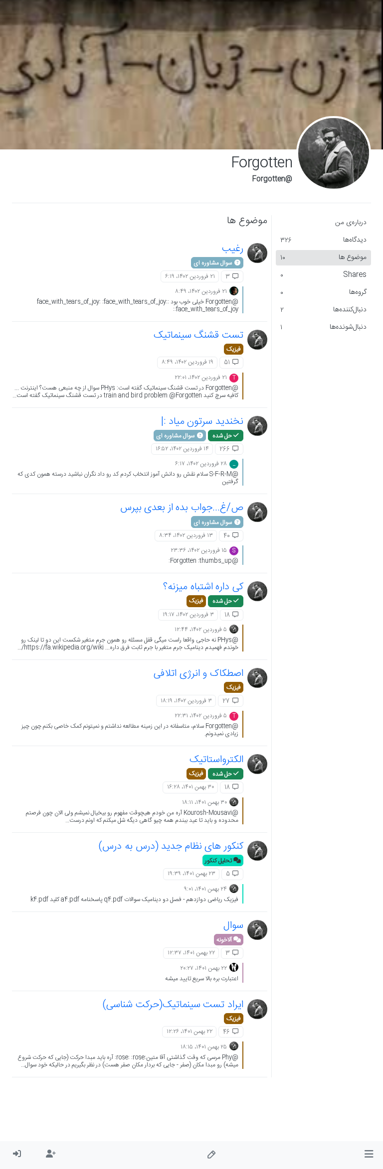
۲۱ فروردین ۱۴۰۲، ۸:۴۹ (201, 291)
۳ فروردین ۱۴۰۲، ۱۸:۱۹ (186, 701)
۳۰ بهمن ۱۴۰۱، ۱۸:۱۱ (204, 802)
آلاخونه (224, 940)
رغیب (232, 249)
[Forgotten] (257, 253)
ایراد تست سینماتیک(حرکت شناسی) (173, 1005)
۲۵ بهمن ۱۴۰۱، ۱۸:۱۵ (204, 1047)
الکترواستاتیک (216, 760)
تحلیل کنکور (219, 861)
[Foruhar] (233, 291)
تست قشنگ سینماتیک (198, 335)
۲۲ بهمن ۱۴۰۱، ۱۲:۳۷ (191, 953)
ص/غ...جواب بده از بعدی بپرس (181, 508)
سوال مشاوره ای (213, 263)
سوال (233, 925)
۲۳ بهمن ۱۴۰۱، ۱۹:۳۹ (191, 874)
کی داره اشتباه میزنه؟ (203, 587)
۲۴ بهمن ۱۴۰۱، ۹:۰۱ (205, 889)
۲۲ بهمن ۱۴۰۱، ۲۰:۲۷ (203, 968)
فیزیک (233, 349)
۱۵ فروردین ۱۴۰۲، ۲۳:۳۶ (199, 550)
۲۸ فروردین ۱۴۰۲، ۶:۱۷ (201, 464)
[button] (369, 1155)
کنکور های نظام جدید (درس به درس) (171, 846)
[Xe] (233, 968)
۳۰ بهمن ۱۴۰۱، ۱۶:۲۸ (190, 787)
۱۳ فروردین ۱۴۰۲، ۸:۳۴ (186, 535)
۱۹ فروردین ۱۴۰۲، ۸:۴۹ (187, 362)
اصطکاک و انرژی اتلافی (198, 673)
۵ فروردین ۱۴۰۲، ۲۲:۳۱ (201, 716)
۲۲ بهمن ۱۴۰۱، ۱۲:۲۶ (189, 1032)
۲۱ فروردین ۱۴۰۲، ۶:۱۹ (190, 276)
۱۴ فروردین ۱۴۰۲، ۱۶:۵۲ (182, 449)
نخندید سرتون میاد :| (202, 421)
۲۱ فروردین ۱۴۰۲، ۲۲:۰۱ (201, 378)
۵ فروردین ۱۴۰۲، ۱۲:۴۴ (201, 630)
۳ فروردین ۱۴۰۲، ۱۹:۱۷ (188, 615)
